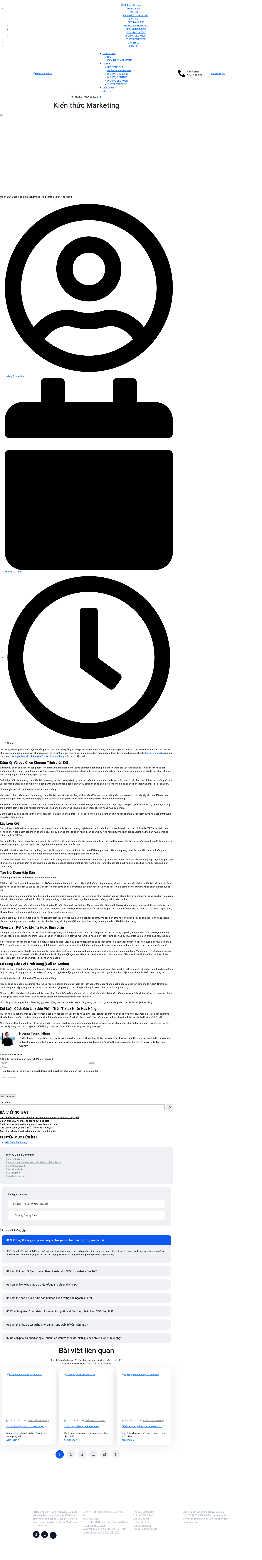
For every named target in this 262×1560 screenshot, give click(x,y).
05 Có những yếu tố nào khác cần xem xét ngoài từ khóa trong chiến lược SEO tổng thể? (59, 1311)
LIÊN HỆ (133, 46)
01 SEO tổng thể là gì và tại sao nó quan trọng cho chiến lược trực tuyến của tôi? (55, 1240)
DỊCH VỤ (133, 18)
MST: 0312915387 (92, 1518)
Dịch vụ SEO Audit (142, 1525)
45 (104, 1454)
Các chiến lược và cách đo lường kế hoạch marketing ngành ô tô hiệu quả (39, 1117)
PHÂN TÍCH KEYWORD (136, 25)
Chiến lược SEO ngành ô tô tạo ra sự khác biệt (24, 1121)
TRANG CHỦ (133, 8)
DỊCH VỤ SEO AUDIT (135, 36)
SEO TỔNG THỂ (136, 22)
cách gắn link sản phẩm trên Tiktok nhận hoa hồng (37, 756)
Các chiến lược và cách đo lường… (25, 1426)
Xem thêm (11, 1440)
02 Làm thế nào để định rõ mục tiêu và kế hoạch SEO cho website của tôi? (51, 1271)
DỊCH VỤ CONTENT (136, 32)
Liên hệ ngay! (218, 73)
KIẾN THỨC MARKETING (135, 15)
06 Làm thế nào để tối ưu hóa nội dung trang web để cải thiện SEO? (47, 1324)
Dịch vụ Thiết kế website (145, 1529)
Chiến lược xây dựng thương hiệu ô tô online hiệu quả (28, 1124)
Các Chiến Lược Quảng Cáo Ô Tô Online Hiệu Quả (26, 1127)
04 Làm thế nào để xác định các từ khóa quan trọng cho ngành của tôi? (49, 1297)
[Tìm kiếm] (169, 1107)
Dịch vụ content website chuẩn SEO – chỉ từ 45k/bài (33, 1162)
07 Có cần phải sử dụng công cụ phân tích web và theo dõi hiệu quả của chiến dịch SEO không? (64, 1338)
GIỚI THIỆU (133, 42)
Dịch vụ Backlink (141, 1518)
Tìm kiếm (5, 1102)
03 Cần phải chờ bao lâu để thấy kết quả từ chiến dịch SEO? (42, 1284)
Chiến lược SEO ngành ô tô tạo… (81, 1426)
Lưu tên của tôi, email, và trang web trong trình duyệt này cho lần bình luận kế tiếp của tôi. (50, 1071)
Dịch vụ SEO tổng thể (143, 1512)
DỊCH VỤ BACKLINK (136, 29)
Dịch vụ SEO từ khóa (143, 1515)
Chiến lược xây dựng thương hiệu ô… (142, 1426)
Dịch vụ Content (141, 1522)
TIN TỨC (133, 12)
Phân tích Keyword (16, 1176)
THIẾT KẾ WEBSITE (136, 39)
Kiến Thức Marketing (16, 1142)
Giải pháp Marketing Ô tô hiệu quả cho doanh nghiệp (28, 1131)
